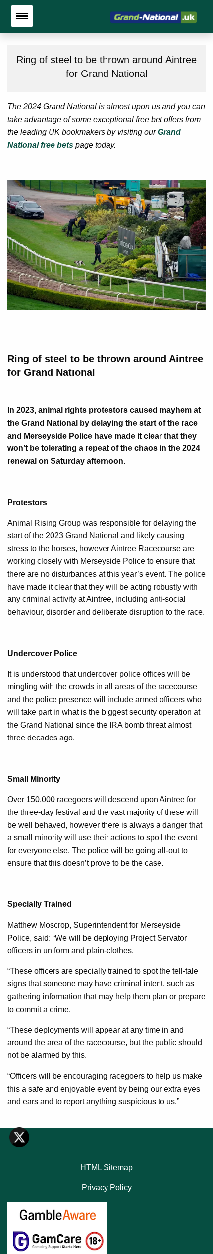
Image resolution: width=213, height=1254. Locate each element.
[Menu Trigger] (22, 16)
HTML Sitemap (106, 1167)
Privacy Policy (107, 1187)
